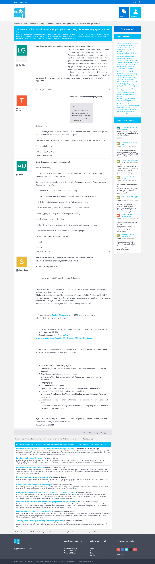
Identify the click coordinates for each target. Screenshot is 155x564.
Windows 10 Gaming (45, 38)
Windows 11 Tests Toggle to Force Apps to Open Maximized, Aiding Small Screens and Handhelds (127, 62)
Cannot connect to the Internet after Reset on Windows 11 (127, 110)
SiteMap (92, 555)
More (127, 113)
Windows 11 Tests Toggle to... (130, 197)
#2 (109, 155)
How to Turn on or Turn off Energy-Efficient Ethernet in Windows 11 (125, 49)
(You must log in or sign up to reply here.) (96, 433)
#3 (109, 251)
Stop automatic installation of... (127, 215)
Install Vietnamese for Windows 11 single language (34, 511)
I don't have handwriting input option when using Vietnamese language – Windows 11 (46, 448)
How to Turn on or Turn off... (129, 144)
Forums (122, 16)
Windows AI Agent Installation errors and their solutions (126, 78)
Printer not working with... (130, 161)
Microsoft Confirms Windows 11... (128, 235)
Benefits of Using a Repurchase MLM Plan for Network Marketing (127, 86)
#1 (109, 90)
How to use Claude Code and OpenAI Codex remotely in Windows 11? (126, 94)
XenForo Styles (70, 561)
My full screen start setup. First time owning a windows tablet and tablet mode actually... (128, 106)
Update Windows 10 (60, 315)
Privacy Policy (121, 554)
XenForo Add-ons (57, 561)
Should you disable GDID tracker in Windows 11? (127, 90)
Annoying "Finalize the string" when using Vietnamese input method (40, 521)
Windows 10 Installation (71, 551)
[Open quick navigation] (140, 23)
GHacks (119, 200)
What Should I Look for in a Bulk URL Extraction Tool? (127, 82)
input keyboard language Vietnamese (29, 458)
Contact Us (120, 552)
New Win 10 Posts (125, 120)
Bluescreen (93, 553)
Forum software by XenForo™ (32, 561)
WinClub (119, 131)
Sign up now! (127, 28)
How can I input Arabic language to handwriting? (33, 477)
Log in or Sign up (21, 2)
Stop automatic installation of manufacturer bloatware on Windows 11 (126, 68)
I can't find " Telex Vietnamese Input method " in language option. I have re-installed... (46, 492)
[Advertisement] (51, 61)
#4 (109, 425)
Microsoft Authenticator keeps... (129, 178)
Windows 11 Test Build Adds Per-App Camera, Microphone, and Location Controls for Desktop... (127, 100)
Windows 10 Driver (70, 553)
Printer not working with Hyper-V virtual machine (127, 54)
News (92, 549)
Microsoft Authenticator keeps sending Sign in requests (126, 58)
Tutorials (92, 551)
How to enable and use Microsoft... (129, 128)
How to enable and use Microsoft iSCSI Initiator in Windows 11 (127, 44)
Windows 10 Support (70, 549)
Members (134, 16)
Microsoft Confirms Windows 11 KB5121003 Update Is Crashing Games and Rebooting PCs (127, 74)
